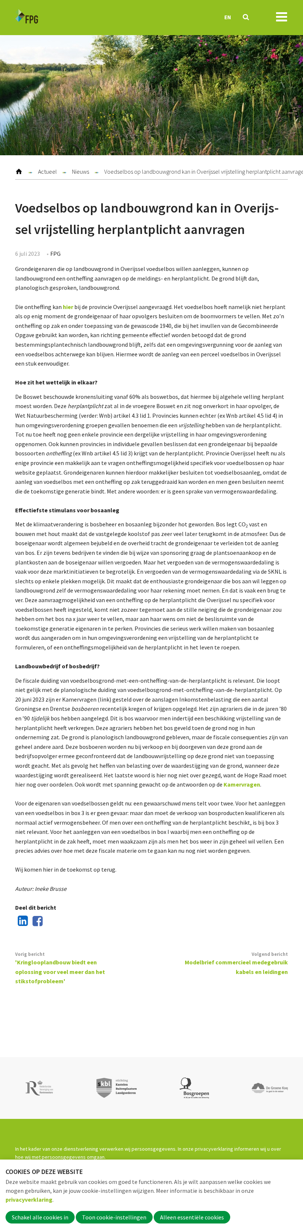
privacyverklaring (29, 1199)
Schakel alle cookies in (40, 1217)
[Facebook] (36, 921)
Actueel (47, 171)
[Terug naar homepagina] (26, 17)
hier (68, 306)
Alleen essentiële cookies (192, 1217)
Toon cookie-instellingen (114, 1217)
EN (227, 17)
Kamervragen (242, 784)
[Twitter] (50, 921)
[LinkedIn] (21, 921)
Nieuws (80, 171)
